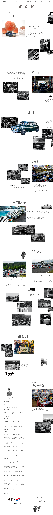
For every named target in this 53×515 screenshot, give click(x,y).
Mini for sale (29, 1)
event (36, 1)
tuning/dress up (14, 1)
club (41, 1)
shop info (48, 1)
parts (21, 1)
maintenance (5, 1)
